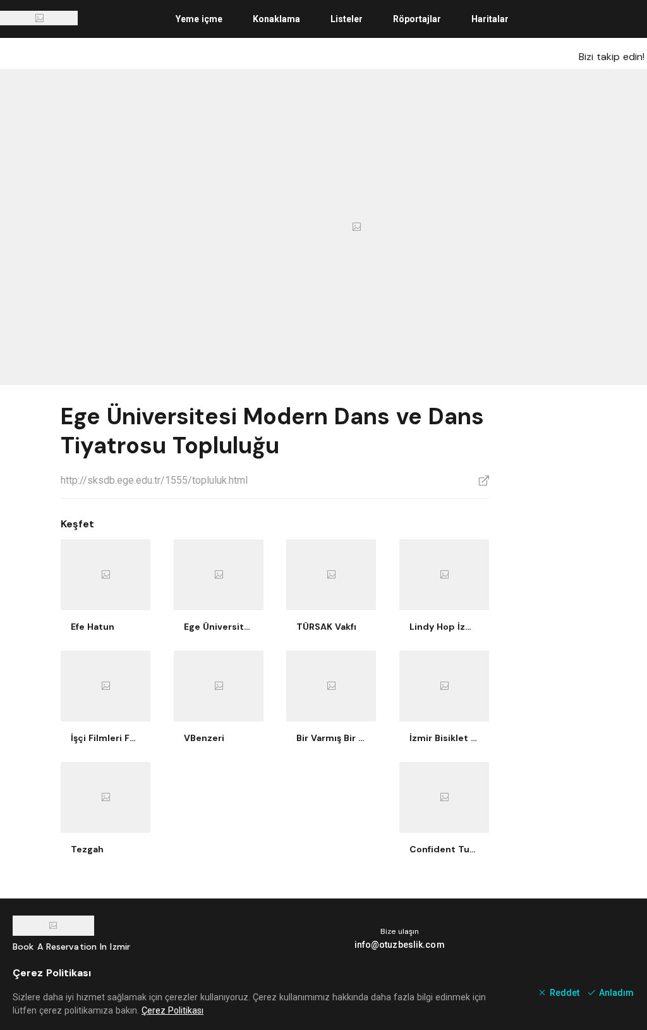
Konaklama (276, 19)
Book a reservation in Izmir (71, 946)
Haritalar (490, 19)
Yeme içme (199, 19)
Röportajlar (417, 19)
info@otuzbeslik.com (399, 945)
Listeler (346, 19)
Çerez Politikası (172, 1010)
